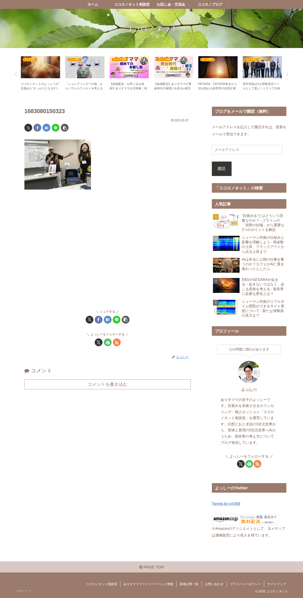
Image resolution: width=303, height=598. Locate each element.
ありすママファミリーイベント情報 (148, 584)
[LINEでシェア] (55, 128)
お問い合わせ (214, 584)
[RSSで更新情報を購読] (117, 342)
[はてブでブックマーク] (46, 128)
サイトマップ (276, 584)
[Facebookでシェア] (37, 128)
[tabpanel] (40, 74)
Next (287, 74)
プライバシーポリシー (245, 584)
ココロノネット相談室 (101, 584)
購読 (222, 168)
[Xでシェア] (28, 128)
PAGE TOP (153, 567)
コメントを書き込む (108, 384)
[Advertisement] (107, 252)
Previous (15, 74)
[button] (65, 128)
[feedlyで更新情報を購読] (108, 342)
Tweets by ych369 (226, 504)
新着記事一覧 (189, 584)
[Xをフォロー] (98, 342)
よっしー (249, 389)
